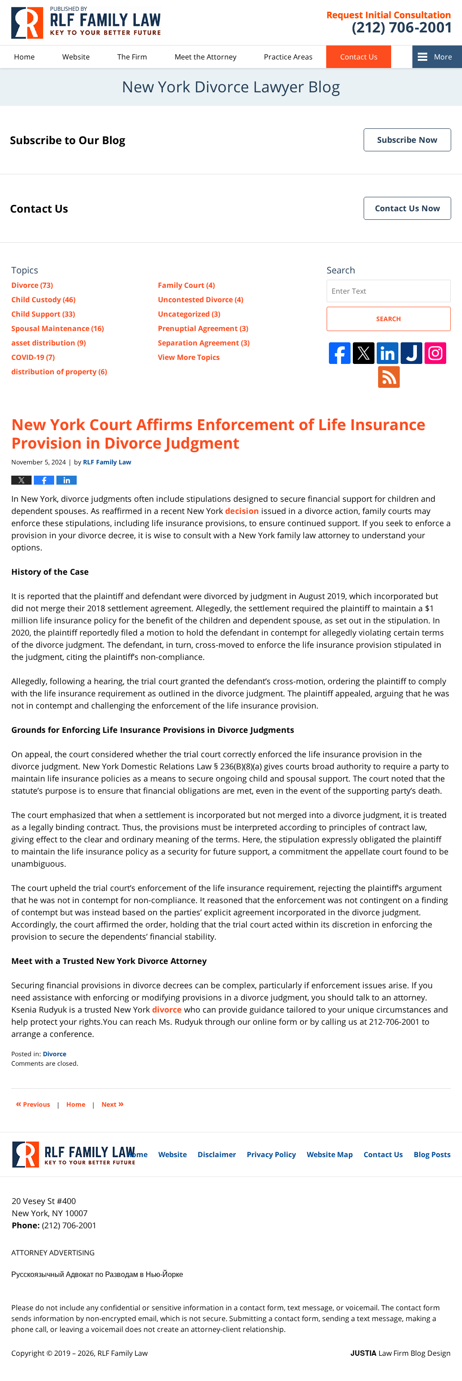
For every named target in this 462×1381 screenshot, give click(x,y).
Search (388, 318)
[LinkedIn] (387, 353)
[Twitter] (363, 353)
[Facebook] (340, 353)
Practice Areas (288, 57)
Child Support (43, 314)
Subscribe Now (407, 139)
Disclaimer (217, 1154)
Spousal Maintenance (57, 328)
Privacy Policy (271, 1154)
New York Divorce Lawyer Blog (87, 22)
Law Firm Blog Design (401, 1353)
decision (242, 510)
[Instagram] (435, 353)
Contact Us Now (407, 208)
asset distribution (48, 343)
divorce (167, 1009)
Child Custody (43, 299)
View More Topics (189, 357)
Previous (33, 1103)
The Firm (132, 57)
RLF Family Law (122, 1353)
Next (113, 1103)
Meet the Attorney (205, 57)
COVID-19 (33, 357)
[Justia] (411, 353)
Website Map (330, 1154)
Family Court (186, 285)
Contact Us (359, 57)
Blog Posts (432, 1154)
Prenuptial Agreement (203, 328)
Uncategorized (189, 314)
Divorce (54, 1053)
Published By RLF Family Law (378, 22)
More (443, 57)
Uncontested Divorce (200, 299)
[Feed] (389, 377)
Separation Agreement (203, 343)
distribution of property (59, 372)
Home (24, 57)
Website (76, 57)
